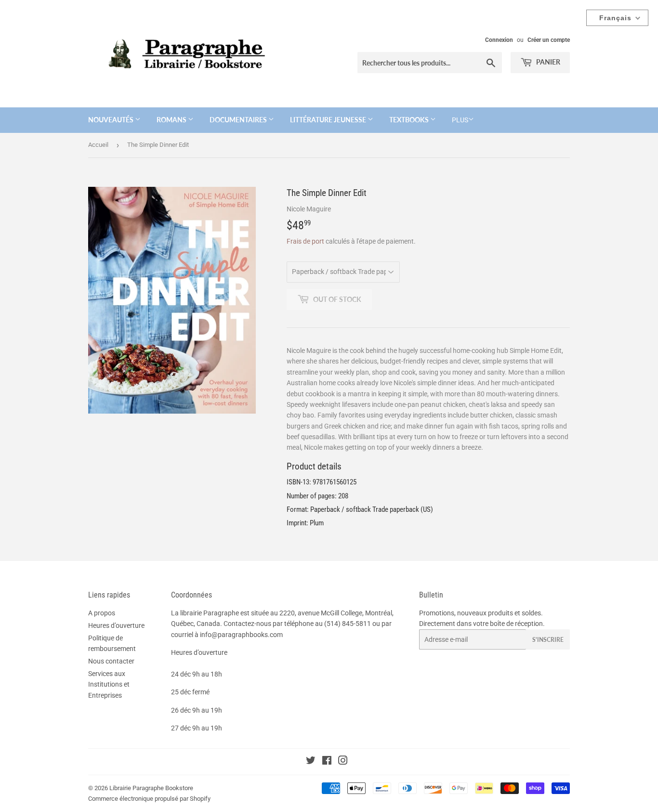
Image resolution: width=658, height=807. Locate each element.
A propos (101, 613)
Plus (460, 120)
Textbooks (409, 120)
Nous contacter (111, 661)
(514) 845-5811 (347, 623)
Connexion (499, 40)
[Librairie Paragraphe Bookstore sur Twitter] (311, 762)
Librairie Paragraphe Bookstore (151, 788)
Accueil (98, 144)
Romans (172, 120)
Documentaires (239, 120)
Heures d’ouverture (116, 625)
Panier (547, 62)
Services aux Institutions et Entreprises (109, 684)
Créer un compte (548, 40)
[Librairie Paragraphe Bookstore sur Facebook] (327, 762)
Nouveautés (111, 120)
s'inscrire (548, 639)
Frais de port (305, 241)
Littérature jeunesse (329, 120)
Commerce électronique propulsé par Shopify (149, 798)
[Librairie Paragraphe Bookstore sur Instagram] (343, 762)
